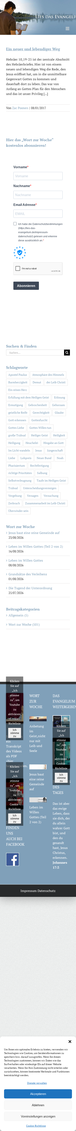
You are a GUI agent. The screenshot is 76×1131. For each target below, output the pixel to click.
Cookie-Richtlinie (36, 1125)
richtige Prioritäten (20, 473)
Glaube (59, 412)
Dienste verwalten (37, 1083)
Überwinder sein (18, 511)
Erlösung (59, 397)
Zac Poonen (20, 108)
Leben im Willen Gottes (26, 560)
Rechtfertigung (39, 465)
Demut (37, 382)
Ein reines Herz (17, 390)
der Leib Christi (55, 382)
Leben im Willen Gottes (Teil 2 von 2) (36, 546)
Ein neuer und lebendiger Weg (33, 48)
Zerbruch (14, 503)
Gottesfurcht (39, 420)
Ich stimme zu (14, 732)
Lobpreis (25, 458)
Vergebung (15, 496)
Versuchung (51, 496)
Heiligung (14, 443)
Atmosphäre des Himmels (48, 375)
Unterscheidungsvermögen (39, 488)
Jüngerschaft (55, 450)
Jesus (38, 450)
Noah (60, 458)
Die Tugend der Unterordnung (30, 588)
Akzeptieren (38, 1094)
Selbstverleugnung (19, 480)
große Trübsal (17, 435)
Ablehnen (38, 1105)
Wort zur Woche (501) (24, 624)
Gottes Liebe (16, 428)
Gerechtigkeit (41, 412)
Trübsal (13, 488)
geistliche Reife (17, 412)
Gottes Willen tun (40, 428)
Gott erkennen (17, 420)
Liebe (11, 458)
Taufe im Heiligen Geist (51, 480)
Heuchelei (32, 443)
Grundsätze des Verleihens (28, 574)
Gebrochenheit (37, 405)
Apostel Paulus (17, 375)
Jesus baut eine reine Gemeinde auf (34, 533)
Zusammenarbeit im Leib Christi (45, 503)
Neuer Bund (44, 458)
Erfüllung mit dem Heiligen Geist (28, 397)
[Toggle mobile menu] (68, 28)
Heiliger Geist (39, 435)
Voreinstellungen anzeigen (38, 1116)
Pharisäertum (16, 465)
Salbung (42, 473)
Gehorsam (58, 405)
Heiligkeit (59, 435)
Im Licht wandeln (19, 450)
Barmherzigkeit (17, 382)
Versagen (32, 496)
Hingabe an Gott (53, 443)
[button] (70, 1042)
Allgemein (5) (18, 615)
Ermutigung (15, 405)
